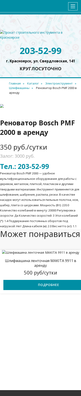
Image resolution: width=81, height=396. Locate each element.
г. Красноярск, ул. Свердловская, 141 (40, 61)
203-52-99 (41, 50)
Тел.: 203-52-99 (24, 166)
